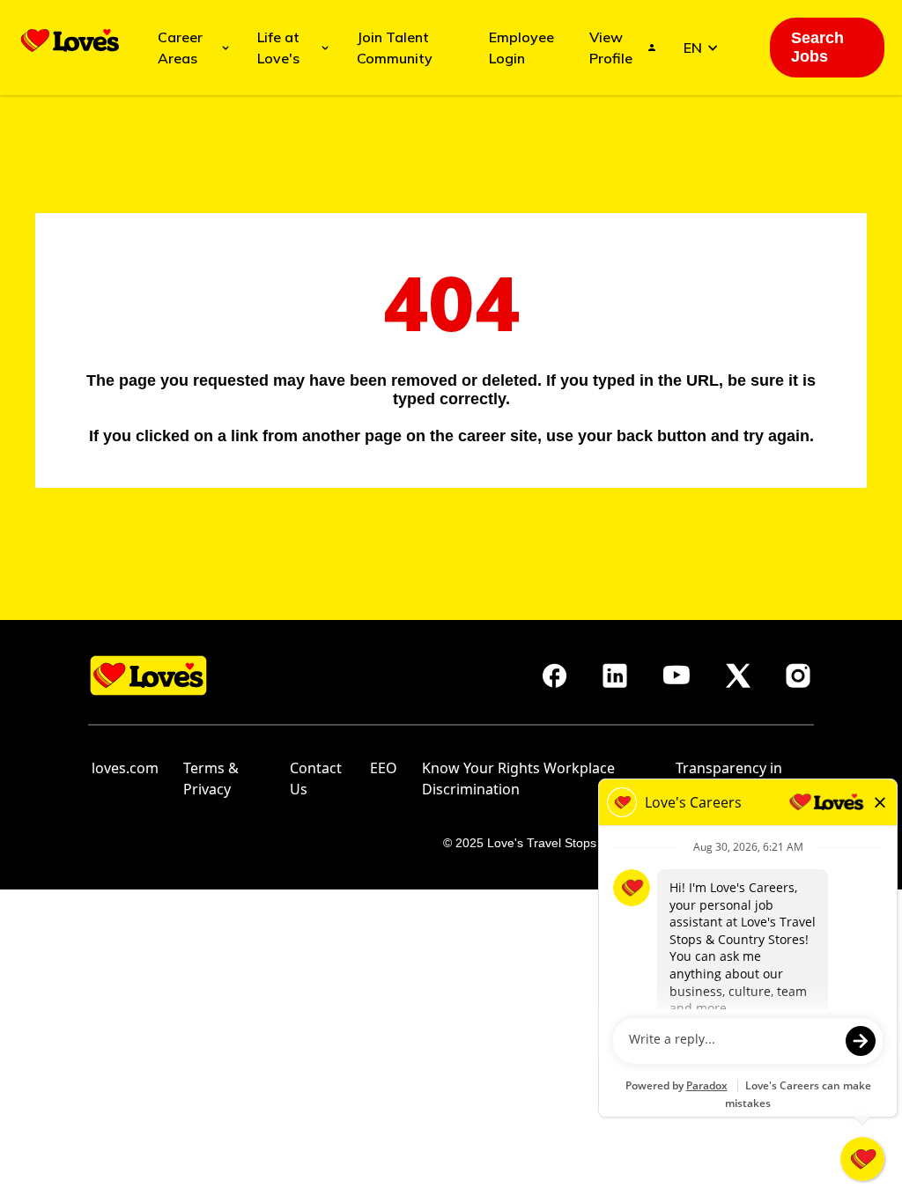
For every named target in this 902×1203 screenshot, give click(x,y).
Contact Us (316, 778)
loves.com (125, 768)
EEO (383, 768)
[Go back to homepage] (70, 40)
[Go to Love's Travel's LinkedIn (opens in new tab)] (615, 675)
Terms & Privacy (211, 778)
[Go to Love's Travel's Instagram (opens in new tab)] (798, 675)
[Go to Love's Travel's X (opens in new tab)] (738, 675)
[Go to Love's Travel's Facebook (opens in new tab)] (555, 675)
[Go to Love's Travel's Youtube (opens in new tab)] (676, 675)
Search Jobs (817, 47)
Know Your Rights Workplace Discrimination (518, 778)
